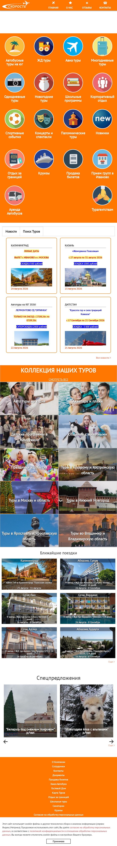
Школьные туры (58, 801)
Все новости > (103, 357)
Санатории (58, 805)
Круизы (59, 810)
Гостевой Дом (58, 788)
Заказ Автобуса (58, 783)
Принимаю (58, 841)
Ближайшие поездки (58, 552)
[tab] (11, 231)
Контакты (58, 770)
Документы (59, 775)
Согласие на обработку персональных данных (58, 814)
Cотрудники (58, 766)
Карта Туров (58, 792)
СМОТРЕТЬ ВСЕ (58, 379)
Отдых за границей (58, 797)
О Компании (58, 761)
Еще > (111, 661)
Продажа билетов (58, 779)
